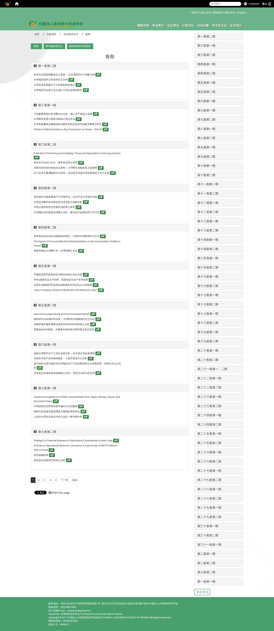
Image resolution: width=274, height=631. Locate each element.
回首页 (195, 12)
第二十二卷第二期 (209, 387)
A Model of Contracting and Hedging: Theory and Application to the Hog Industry (77, 153)
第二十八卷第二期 (209, 498)
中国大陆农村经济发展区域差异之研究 (54, 207)
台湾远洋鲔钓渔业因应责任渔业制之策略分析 (58, 202)
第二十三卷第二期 (209, 406)
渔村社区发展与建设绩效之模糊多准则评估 (57, 411)
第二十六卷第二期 (209, 461)
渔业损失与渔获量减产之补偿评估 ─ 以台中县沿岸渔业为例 (65, 196)
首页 (36, 34)
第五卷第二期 (47, 305)
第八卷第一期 (206, 129)
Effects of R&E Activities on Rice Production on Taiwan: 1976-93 (68, 129)
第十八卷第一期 (207, 313)
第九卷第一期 (206, 147)
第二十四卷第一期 (209, 415)
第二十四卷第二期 (209, 424)
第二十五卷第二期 (209, 443)
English (242, 12)
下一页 (64, 480)
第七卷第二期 (47, 432)
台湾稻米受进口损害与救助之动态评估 (54, 119)
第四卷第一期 (47, 188)
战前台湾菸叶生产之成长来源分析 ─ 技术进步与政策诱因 (64, 353)
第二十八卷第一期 (209, 489)
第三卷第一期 (47, 105)
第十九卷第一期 (207, 332)
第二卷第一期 (206, 554)
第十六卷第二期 (207, 286)
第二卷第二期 (206, 563)
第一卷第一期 (206, 581)
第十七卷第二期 (207, 304)
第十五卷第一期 (207, 258)
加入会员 (206, 12)
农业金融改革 (41, 455)
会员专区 (236, 25)
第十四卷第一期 (207, 239)
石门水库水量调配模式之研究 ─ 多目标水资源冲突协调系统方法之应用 (71, 173)
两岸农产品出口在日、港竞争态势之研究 (55, 162)
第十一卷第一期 (207, 184)
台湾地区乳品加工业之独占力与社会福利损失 (58, 90)
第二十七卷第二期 (209, 480)
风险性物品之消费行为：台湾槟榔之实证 (55, 250)
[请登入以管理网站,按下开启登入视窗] (7, 3)
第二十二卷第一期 (209, 378)
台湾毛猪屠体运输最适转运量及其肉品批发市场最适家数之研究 (68, 124)
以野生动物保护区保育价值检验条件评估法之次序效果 (63, 285)
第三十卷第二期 (207, 535)
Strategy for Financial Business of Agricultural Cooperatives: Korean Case (73, 440)
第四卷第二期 (47, 227)
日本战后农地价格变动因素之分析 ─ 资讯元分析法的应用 (64, 373)
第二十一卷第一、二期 (212, 369)
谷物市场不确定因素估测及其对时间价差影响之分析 (61, 324)
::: (190, 12)
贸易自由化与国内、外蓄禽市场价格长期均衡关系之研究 (64, 329)
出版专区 (188, 25)
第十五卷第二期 (207, 267)
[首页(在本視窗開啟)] (16, 3)
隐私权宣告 (54, 620)
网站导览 (230, 12)
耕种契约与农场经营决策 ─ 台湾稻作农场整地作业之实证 (64, 319)
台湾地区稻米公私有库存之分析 (51, 79)
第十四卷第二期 (207, 249)
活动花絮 (203, 25)
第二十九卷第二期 (209, 517)
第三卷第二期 (47, 144)
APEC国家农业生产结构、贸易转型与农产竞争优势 (61, 279)
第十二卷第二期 (207, 212)
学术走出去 (219, 25)
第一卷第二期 (47, 66)
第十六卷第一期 (207, 276)
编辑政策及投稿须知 (80, 46)
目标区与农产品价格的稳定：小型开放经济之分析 (60, 358)
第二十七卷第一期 (209, 470)
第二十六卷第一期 (209, 452)
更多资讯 (202, 592)
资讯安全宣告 (70, 620)
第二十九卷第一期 (209, 507)
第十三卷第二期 (207, 230)
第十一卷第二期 (207, 193)
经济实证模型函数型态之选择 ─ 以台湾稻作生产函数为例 (64, 74)
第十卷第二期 (206, 175)
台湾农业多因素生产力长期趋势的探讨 (54, 84)
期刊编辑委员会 (54, 46)
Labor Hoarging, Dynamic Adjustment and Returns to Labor (65, 290)
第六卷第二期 (206, 572)
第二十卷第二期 (207, 360)
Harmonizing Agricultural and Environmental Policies (62, 314)
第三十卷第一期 (207, 526)
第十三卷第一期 (207, 221)
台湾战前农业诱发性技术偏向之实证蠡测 (55, 406)
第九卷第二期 (206, 156)
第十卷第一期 (206, 165)
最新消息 (143, 25)
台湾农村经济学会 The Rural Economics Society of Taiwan (91, 614)
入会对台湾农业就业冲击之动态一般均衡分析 (58, 416)
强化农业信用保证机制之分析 (49, 460)
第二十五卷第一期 (209, 433)
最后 (75, 480)
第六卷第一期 (47, 344)
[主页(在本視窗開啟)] (56, 23)
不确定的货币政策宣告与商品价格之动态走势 (58, 274)
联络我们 (218, 12)
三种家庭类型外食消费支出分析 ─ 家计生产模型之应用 (63, 114)
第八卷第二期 (206, 138)
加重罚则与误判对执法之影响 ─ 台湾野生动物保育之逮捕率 (65, 167)
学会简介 (158, 25)
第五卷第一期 (47, 266)
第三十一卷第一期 (209, 544)
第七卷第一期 (47, 388)
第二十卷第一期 (207, 350)
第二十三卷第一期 (209, 396)
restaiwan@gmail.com (79, 610)
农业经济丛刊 (71, 34)
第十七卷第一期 (207, 295)
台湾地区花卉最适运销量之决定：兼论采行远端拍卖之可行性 (66, 212)
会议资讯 (173, 25)
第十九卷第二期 (207, 341)
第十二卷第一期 (207, 203)
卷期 (36, 46)
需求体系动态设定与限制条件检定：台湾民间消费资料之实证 (66, 236)
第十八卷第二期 (207, 323)
